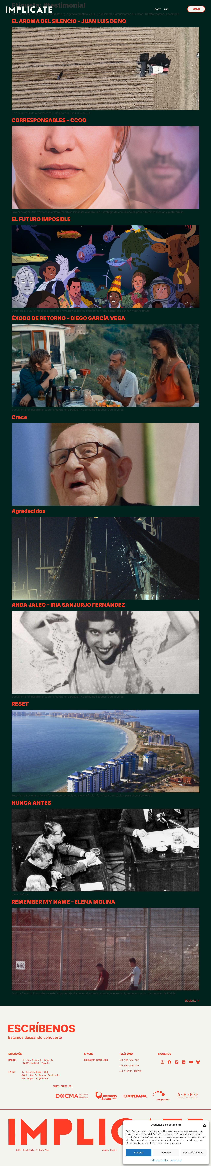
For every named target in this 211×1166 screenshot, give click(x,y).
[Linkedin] (183, 1062)
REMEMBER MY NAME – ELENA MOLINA (63, 902)
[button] (204, 1124)
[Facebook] (169, 1062)
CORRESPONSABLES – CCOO (49, 120)
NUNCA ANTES (31, 803)
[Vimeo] (176, 1062)
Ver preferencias (193, 1152)
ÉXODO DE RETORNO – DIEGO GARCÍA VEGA (68, 318)
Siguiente (192, 1000)
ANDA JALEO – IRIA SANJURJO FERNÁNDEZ (68, 605)
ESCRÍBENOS (41, 1028)
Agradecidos (28, 511)
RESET (20, 704)
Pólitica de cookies (159, 1160)
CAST (158, 9)
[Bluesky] (198, 1062)
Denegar (166, 1152)
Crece (19, 417)
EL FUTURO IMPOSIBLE (41, 219)
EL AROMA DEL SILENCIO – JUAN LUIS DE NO (69, 21)
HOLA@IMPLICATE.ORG (96, 1060)
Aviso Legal (176, 1160)
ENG (166, 9)
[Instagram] (162, 1062)
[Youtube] (191, 1062)
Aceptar (139, 1152)
